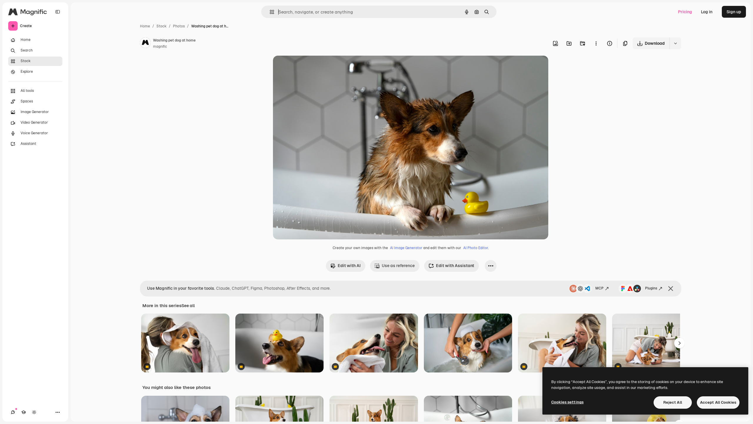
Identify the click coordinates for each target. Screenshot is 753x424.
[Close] (670, 288)
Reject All (672, 402)
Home (145, 26)
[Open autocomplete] (269, 12)
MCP (599, 288)
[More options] (596, 43)
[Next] (679, 343)
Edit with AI (349, 265)
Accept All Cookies (718, 402)
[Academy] (23, 412)
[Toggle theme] (34, 412)
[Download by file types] (675, 43)
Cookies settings (567, 402)
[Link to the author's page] (145, 43)
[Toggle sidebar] (57, 11)
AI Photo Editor (475, 248)
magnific (160, 46)
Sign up (734, 11)
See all (188, 305)
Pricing (685, 11)
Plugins (651, 288)
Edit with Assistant (455, 265)
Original (310, 67)
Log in (706, 11)
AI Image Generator (406, 248)
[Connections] (13, 412)
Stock (161, 26)
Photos (179, 26)
